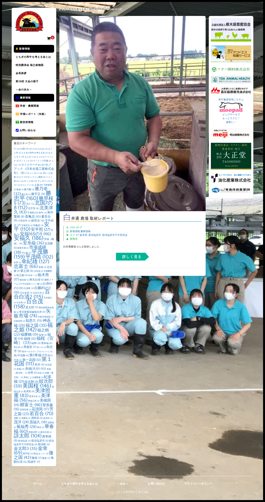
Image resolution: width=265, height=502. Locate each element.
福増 (43, 335)
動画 (19, 189)
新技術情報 (26, 122)
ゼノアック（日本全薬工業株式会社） (34, 169)
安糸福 (33, 243)
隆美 (46, 458)
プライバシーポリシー (198, 483)
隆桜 (37, 458)
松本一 (32, 275)
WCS (33, 149)
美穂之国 (33, 401)
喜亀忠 (33, 216)
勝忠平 (32, 195)
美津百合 (34, 396)
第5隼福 (38, 355)
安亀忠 (38, 225)
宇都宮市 (27, 225)
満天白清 (36, 279)
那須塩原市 (94, 235)
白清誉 (28, 288)
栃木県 (83, 235)
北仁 (30, 204)
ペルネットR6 (28, 181)
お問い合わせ (27, 130)
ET (77, 235)
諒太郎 (28, 436)
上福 (38, 185)
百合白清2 (32, 294)
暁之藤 (22, 275)
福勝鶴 (29, 335)
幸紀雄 (35, 262)
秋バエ (41, 347)
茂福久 (38, 422)
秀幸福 (46, 343)
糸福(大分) (35, 368)
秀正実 (18, 347)
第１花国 (33, 361)
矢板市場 (32, 314)
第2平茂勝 (21, 355)
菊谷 (40, 427)
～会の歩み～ (24, 89)
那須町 (44, 444)
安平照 (40, 229)
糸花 (40, 373)
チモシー (30, 173)
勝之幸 (26, 194)
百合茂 (28, 304)
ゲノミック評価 (42, 161)
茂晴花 (37, 418)
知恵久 (34, 321)
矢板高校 (19, 321)
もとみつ (30, 157)
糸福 (20, 369)
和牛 (43, 213)
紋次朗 (31, 381)
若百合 (41, 413)
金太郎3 (25, 448)
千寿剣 (32, 212)
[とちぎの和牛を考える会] (29, 29)
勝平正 (38, 194)
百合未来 (26, 293)
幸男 (17, 262)
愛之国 (26, 271)
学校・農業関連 (29, 106)
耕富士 (31, 404)
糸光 (40, 364)
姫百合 (37, 220)
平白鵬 (26, 253)
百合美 (21, 303)
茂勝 (17, 418)
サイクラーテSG (32, 164)
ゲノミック (26, 161)
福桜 (30, 339)
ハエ (41, 173)
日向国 (38, 271)
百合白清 (38, 293)
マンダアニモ (45, 181)
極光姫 (24, 280)
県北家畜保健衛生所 (32, 312)
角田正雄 (46, 432)
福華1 (36, 343)
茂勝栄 (25, 418)
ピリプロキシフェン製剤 (32, 177)
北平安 (33, 208)
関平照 (28, 453)
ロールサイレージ (24, 185)
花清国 (40, 409)
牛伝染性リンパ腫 (32, 284)
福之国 (36, 325)
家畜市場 (23, 248)
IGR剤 (24, 149)
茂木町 (47, 418)
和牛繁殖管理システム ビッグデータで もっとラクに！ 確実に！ (231, 111)
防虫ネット (41, 453)
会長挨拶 (21, 73)
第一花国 (31, 360)
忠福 (42, 267)
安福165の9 (35, 233)
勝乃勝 (29, 189)
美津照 (29, 391)
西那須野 (34, 432)
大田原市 (24, 221)
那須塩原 (24, 441)
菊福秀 (26, 426)
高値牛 (33, 462)
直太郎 (31, 307)
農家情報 (25, 97)
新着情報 (24, 48)
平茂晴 (39, 257)
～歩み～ (122, 483)
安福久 (28, 238)
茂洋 (21, 422)
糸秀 (32, 372)
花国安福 (25, 410)
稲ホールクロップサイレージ (37, 351)
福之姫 (33, 327)
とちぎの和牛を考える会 (34, 153)
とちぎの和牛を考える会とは (33, 57)
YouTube (42, 149)
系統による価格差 (33, 377)
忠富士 (26, 266)
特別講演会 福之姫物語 (30, 65)
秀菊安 (29, 347)
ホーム (37, 483)
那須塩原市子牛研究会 (114, 235)
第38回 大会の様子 (27, 81)
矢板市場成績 (45, 317)
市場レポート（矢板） (33, 114)
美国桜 (37, 386)
